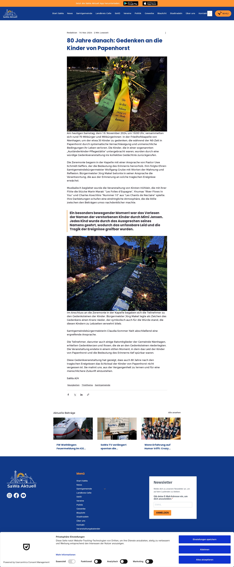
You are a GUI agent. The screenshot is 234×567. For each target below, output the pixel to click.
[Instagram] (9, 495)
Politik (80, 505)
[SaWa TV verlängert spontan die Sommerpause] (117, 429)
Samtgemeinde (102, 385)
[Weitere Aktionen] (165, 32)
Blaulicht (81, 513)
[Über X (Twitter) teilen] (75, 394)
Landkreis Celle (84, 493)
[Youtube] (23, 495)
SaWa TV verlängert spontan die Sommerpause (113, 446)
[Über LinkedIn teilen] (81, 394)
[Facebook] (16, 495)
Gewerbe (81, 509)
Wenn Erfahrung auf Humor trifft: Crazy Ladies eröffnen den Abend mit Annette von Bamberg (159, 446)
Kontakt (80, 525)
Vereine (80, 501)
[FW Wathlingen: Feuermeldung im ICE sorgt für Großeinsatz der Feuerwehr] (73, 429)
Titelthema (87, 385)
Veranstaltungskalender (88, 529)
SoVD (79, 497)
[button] (84, 13)
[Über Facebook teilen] (68, 394)
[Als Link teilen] (88, 394)
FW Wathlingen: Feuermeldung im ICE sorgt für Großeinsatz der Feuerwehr (70, 446)
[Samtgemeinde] (105, 489)
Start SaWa (82, 481)
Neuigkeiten (73, 385)
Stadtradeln (83, 517)
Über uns (81, 521)
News (79, 485)
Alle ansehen (174, 412)
